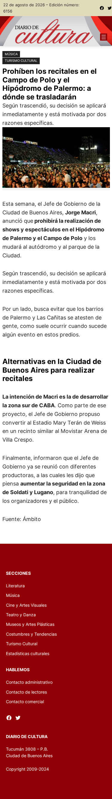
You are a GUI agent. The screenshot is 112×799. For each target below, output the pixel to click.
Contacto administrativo (29, 682)
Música (11, 54)
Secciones (18, 573)
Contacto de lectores (26, 691)
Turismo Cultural (21, 61)
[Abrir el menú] (103, 37)
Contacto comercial (25, 701)
